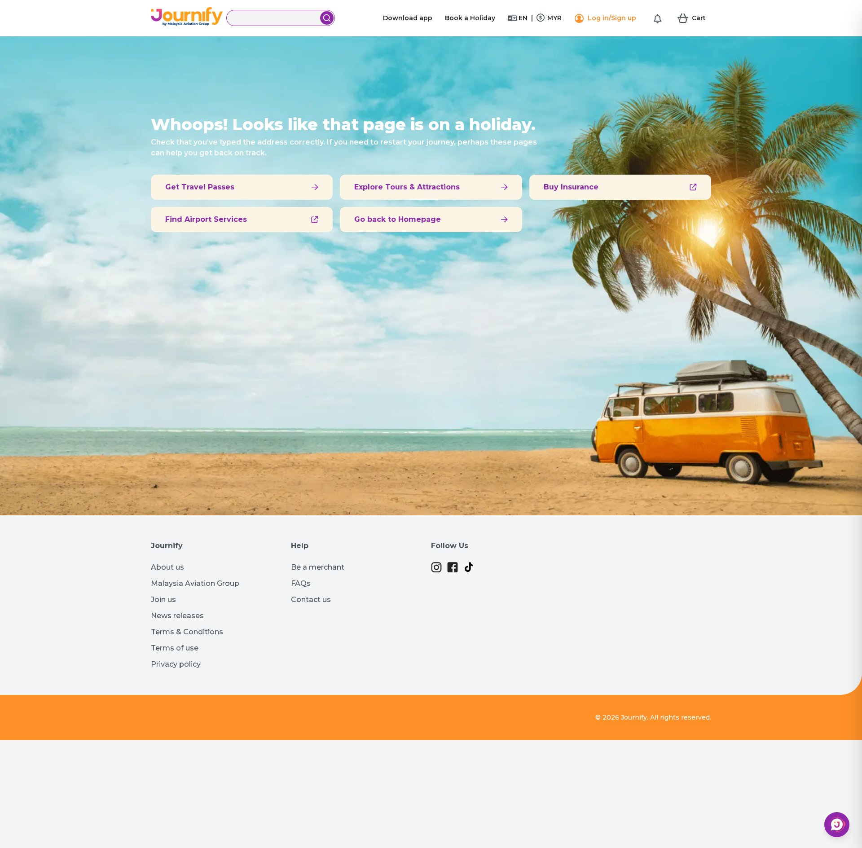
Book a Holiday (470, 18)
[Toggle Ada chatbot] (836, 824)
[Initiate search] (327, 18)
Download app (407, 18)
